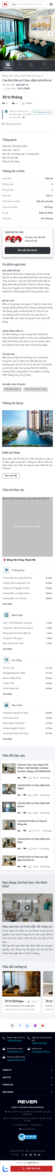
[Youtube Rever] (39, 1155)
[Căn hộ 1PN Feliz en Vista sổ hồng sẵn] (9, 825)
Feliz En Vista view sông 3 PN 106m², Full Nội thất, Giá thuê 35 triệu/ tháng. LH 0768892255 (33, 768)
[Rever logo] (5, 4)
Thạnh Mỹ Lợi (27, 76)
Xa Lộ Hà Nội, (23, 1010)
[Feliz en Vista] (27, 429)
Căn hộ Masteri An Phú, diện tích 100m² (19, 1006)
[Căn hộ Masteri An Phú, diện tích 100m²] (21, 984)
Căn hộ (49, 179)
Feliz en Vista (46, 213)
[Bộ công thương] (27, 1137)
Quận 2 (39, 76)
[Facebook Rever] (22, 1155)
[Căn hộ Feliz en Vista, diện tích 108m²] (9, 789)
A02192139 (10, 1010)
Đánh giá (14, 1155)
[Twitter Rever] (26, 1155)
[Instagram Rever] (35, 1155)
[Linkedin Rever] (30, 1155)
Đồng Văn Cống (10, 76)
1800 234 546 (32, 1169)
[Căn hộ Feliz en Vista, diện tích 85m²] (9, 843)
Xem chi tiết (11, 476)
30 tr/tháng (13, 1001)
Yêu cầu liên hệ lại (27, 250)
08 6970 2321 (22, 1125)
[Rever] (27, 1102)
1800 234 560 (39, 1043)
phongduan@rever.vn (42, 1052)
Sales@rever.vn (15, 1052)
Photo (8, 68)
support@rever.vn (16, 1060)
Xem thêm (7, 604)
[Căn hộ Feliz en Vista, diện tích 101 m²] (9, 807)
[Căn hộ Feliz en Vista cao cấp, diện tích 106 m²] (9, 860)
